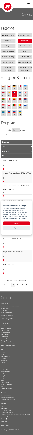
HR (25, 95)
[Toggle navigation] (28, 4)
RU (25, 108)
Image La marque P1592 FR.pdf (13, 251)
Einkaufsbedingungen (8, 57)
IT (8, 101)
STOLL (3, 349)
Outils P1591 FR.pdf (9, 264)
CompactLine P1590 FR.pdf (12, 239)
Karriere (3, 354)
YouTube (3, 421)
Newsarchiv (4, 360)
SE (3, 114)
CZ (9, 88)
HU (3, 101)
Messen (3, 364)
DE (14, 88)
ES (9, 95)
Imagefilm (8, 40)
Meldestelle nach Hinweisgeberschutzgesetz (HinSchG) (15, 414)
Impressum (4, 408)
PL (9, 108)
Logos (8, 46)
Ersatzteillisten (8, 62)
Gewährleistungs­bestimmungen (9, 399)
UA (20, 114)
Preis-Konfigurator (7, 319)
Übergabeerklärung (24, 62)
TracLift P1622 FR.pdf (10, 160)
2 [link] (17, 285)
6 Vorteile (3, 358)
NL (25, 101)
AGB (24, 51)
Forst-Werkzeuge (5, 336)
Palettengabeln (5, 334)
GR (20, 95)
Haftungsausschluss (6, 410)
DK (20, 88)
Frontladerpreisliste (24, 35)
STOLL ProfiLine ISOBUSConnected (10, 306)
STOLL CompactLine (6, 312)
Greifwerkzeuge (5, 330)
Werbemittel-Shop (7, 315)
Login (2, 406)
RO (20, 108)
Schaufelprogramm (6, 328)
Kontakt (3, 404)
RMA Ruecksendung (25, 57)
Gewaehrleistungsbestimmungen (25, 69)
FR (14, 95)
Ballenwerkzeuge (5, 332)
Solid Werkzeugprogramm (8, 345)
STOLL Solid (4, 310)
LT (14, 101)
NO (3, 108)
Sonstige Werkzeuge (6, 341)
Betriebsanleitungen (8, 51)
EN (3, 95)
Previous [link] (7, 285)
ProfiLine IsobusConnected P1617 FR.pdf (16, 186)
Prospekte (24, 40)
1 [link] (13, 285)
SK (14, 114)
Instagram (4, 417)
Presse (3, 362)
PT (14, 108)
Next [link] (27, 285)
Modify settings (16, 228)
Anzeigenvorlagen (8, 35)
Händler (3, 352)
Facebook (3, 419)
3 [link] (22, 285)
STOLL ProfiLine (5, 308)
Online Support (25, 46)
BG (3, 88)
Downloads (4, 369)
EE (25, 88)
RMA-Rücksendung (6, 390)
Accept (16, 223)
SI (8, 114)
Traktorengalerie (5, 356)
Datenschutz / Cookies (7, 412)
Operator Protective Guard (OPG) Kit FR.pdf (17, 173)
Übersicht (3, 326)
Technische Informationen (8, 69)
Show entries (16, 130)
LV (20, 101)
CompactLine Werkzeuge (7, 343)
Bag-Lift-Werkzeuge (6, 338)
